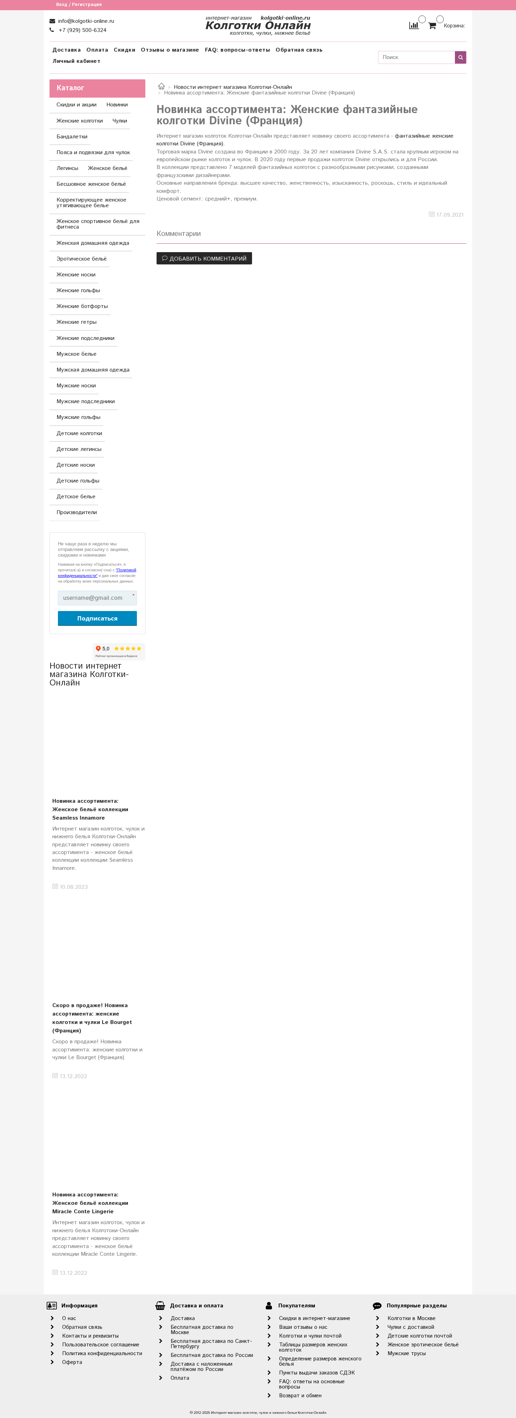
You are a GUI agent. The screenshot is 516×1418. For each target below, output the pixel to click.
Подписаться (97, 618)
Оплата (97, 50)
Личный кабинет (76, 61)
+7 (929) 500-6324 (82, 30)
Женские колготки (80, 121)
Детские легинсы (79, 449)
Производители (77, 512)
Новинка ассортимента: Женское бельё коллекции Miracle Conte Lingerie (90, 1203)
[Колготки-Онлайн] (258, 24)
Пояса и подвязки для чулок (93, 153)
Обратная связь (299, 50)
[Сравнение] (414, 25)
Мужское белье (77, 354)
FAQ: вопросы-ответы (237, 50)
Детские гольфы (78, 481)
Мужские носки (76, 386)
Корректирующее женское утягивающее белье (91, 203)
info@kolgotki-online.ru (85, 21)
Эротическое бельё (82, 259)
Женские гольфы (78, 291)
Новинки (117, 105)
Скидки (124, 50)
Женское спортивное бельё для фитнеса (98, 224)
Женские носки (76, 275)
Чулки (120, 121)
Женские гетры (77, 322)
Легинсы (67, 168)
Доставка (66, 50)
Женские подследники (85, 338)
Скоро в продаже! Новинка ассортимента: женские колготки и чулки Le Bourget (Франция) (92, 1018)
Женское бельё (107, 168)
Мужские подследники (86, 402)
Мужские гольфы (78, 417)
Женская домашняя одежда (93, 243)
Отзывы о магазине (170, 50)
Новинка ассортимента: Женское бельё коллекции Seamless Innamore (90, 809)
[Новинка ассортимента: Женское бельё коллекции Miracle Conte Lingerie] (97, 1134)
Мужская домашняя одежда (93, 370)
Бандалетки (72, 137)
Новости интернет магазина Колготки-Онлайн (233, 87)
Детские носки (76, 465)
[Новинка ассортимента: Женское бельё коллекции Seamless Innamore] (97, 740)
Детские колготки (79, 433)
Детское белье (76, 497)
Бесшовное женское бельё (91, 184)
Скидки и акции (77, 105)
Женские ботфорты (82, 306)
